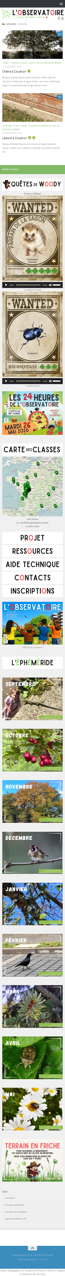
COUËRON (15, 63)
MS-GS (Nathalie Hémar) (49, 63)
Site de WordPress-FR (15, 1218)
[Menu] (61, 4)
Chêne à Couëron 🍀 (16, 71)
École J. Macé (28, 63)
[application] (32, 285)
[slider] (57, 284)
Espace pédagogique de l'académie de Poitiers (23, 1270)
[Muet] (50, 284)
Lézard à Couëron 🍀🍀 (19, 138)
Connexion (10, 1198)
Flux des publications (14, 1205)
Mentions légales (56, 1270)
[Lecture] (6, 284)
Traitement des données (33, 1274)
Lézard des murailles (40, 126)
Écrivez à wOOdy (32, 193)
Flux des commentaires (16, 1212)
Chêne (5, 63)
